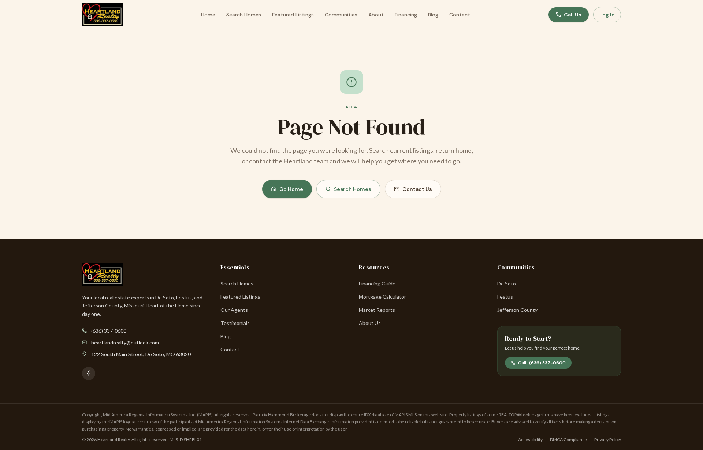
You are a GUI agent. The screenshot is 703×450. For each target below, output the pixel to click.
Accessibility (530, 439)
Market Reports (377, 310)
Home (208, 14)
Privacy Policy (607, 439)
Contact (459, 14)
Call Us (572, 14)
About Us (370, 323)
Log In (607, 14)
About (376, 14)
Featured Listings (293, 14)
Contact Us (417, 189)
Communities (341, 14)
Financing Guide (377, 283)
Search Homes (243, 14)
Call (542, 363)
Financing (406, 14)
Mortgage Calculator (382, 297)
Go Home (291, 189)
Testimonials (235, 323)
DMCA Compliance (568, 439)
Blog (433, 14)
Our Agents (234, 310)
